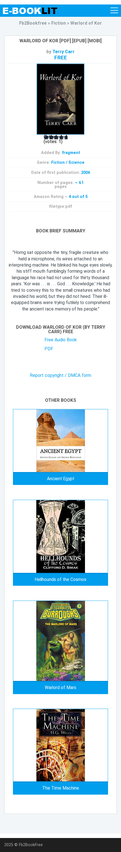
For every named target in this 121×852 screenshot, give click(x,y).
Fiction (58, 162)
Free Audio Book (60, 339)
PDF (48, 348)
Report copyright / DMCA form (60, 375)
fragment (71, 152)
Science (76, 162)
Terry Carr (63, 51)
